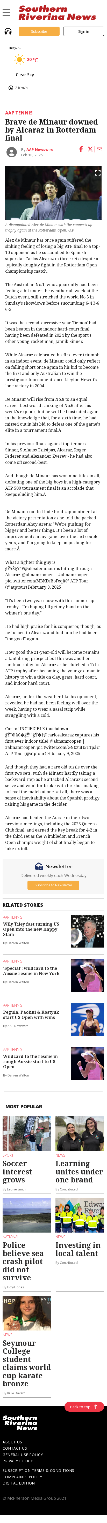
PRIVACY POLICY (18, 1460)
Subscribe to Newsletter (53, 885)
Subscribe (39, 31)
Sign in (83, 31)
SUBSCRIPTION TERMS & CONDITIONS (38, 1470)
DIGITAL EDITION (19, 1483)
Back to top (80, 1406)
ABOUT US (12, 1442)
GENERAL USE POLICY (23, 1454)
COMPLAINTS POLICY (22, 1476)
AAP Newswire (39, 149)
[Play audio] (7, 30)
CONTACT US (15, 1448)
